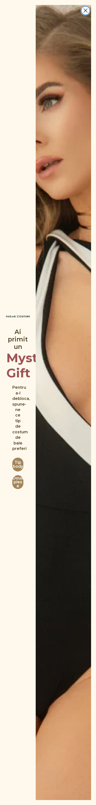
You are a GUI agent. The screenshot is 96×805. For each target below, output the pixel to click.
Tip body (18, 464)
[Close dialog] (85, 10)
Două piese (18, 482)
